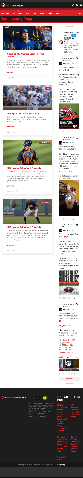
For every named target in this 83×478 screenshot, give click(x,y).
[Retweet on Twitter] (62, 58)
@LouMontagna (68, 343)
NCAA (34, 13)
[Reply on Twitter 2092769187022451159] (61, 131)
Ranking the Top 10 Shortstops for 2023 (24, 113)
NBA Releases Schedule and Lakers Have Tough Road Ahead (76, 411)
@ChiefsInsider (67, 345)
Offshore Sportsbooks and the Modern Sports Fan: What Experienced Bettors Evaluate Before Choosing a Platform (62, 418)
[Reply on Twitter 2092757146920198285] (61, 219)
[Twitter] (73, 5)
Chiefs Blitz (67, 63)
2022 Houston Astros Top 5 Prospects (23, 168)
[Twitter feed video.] (69, 198)
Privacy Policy (61, 465)
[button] (79, 13)
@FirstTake (66, 325)
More (57, 13)
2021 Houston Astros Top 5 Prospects (23, 227)
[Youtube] (81, 5)
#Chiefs (62, 357)
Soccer (42, 13)
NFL (7, 13)
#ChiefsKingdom (71, 357)
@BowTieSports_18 (66, 352)
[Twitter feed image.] (69, 116)
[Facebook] (77, 5)
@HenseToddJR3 (68, 340)
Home (2, 13)
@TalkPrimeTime (65, 350)
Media (50, 13)
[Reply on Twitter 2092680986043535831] (61, 373)
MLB (14, 13)
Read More (10, 72)
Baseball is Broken (61, 458)
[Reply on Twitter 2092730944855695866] (61, 298)
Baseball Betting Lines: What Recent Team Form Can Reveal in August (76, 444)
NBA (20, 13)
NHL (27, 13)
